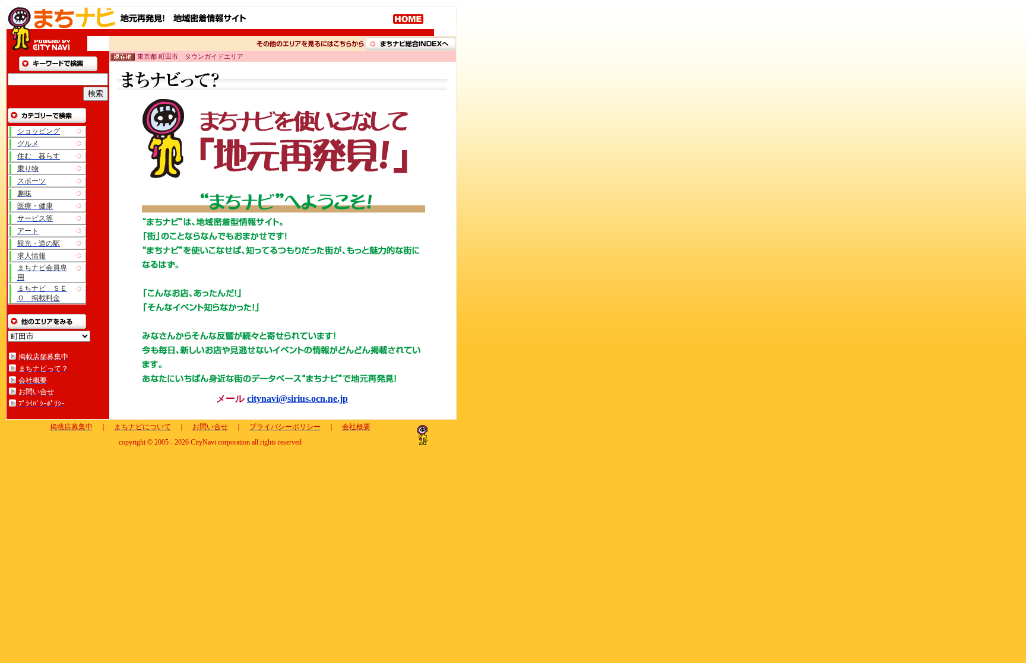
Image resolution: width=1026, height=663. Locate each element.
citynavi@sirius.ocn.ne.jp (297, 399)
